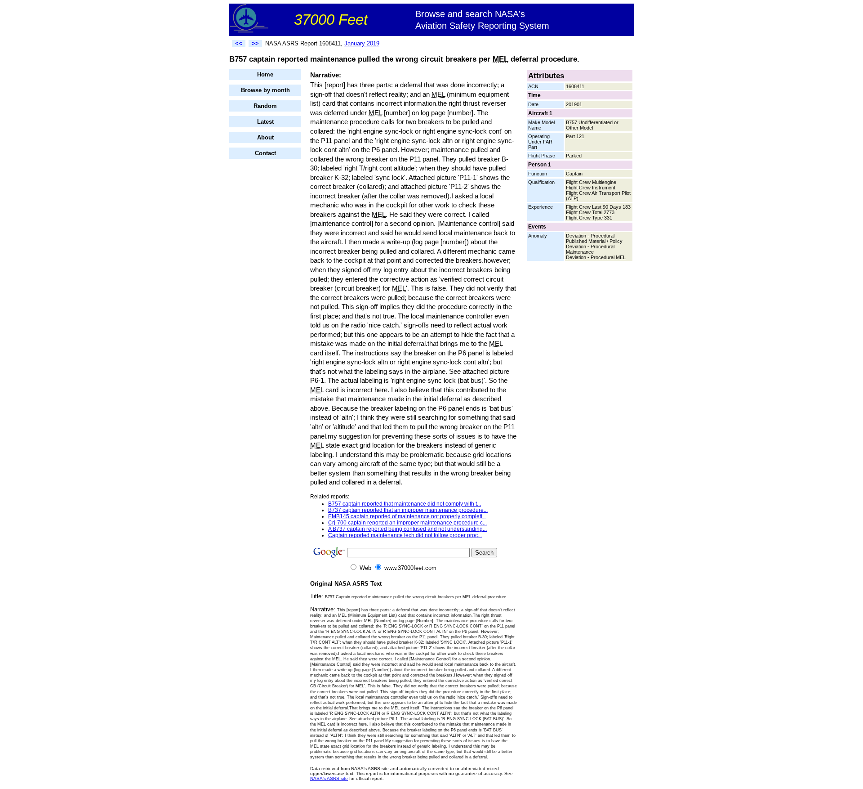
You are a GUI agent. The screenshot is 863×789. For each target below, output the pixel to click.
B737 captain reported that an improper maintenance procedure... (408, 510)
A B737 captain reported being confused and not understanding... (407, 529)
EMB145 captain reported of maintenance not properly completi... (407, 516)
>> (255, 43)
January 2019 (361, 43)
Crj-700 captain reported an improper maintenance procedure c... (407, 523)
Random (265, 106)
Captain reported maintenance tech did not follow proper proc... (405, 535)
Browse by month (265, 90)
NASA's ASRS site (329, 778)
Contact (265, 153)
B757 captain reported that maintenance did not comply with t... (404, 504)
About (265, 137)
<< (238, 43)
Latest (265, 121)
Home (265, 74)
